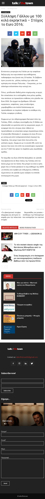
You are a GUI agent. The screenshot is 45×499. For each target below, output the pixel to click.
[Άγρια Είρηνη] (9, 329)
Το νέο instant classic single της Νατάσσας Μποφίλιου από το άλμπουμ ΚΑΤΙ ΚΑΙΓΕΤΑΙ (28, 247)
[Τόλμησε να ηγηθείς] (9, 307)
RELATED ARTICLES (10, 228)
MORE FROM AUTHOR (28, 228)
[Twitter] (32, 363)
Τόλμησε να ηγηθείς (24, 305)
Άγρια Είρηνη (22, 327)
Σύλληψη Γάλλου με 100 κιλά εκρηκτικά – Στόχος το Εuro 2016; (22, 186)
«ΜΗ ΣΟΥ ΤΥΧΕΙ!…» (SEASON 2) (28, 234)
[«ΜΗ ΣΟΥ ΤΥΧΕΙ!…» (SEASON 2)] (7, 236)
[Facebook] (13, 363)
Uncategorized (12, 9)
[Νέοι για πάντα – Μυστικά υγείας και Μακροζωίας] (9, 286)
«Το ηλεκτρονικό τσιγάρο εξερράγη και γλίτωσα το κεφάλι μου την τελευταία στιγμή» (11, 216)
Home (3, 9)
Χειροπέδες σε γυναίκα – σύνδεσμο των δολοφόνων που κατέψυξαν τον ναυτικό (33, 214)
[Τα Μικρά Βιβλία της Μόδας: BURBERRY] (9, 296)
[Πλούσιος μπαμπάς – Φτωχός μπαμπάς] (9, 319)
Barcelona (7, 421)
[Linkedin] (25, 363)
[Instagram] (19, 363)
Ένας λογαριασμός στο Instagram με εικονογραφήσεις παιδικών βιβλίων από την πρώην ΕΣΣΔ (29, 258)
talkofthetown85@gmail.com (27, 357)
